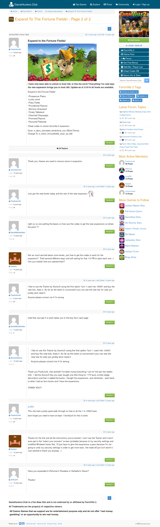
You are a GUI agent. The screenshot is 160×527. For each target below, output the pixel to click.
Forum (128, 58)
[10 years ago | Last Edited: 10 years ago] (9, 186)
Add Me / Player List (133, 66)
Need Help (126, 122)
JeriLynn (14, 479)
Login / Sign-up (142, 4)
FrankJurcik (15, 49)
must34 (128, 176)
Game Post (128, 54)
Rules (60, 524)
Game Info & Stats (132, 75)
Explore (96, 4)
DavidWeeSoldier (17, 232)
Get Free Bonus (130, 62)
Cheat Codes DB (131, 70)
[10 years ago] (9, 155)
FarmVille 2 (128, 50)
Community (123, 4)
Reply (110, 143)
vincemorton (15, 169)
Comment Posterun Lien (132, 136)
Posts (109, 4)
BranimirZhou (16, 358)
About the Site (31, 524)
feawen (13, 266)
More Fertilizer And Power (132, 129)
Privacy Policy (52, 524)
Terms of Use (41, 524)
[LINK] (31, 406)
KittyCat (128, 168)
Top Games (80, 4)
